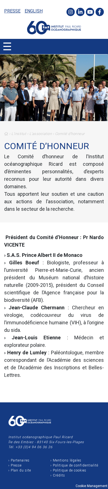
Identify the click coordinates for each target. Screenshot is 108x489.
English (34, 11)
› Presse (15, 465)
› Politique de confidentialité (74, 465)
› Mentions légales (65, 460)
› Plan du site (19, 470)
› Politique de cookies (68, 470)
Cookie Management (91, 486)
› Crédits (57, 475)
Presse (12, 11)
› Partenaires (19, 460)
